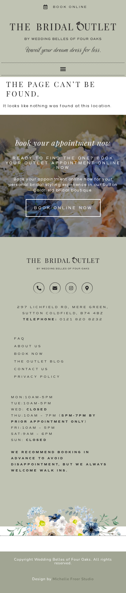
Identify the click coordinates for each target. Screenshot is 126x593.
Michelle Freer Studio (73, 579)
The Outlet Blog (39, 361)
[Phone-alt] (38, 287)
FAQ (19, 338)
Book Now (28, 354)
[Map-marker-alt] (87, 287)
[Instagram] (70, 287)
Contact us (31, 369)
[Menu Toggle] (63, 69)
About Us (28, 346)
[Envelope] (55, 287)
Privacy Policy (37, 377)
